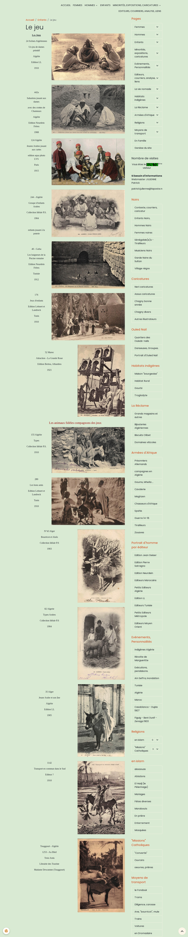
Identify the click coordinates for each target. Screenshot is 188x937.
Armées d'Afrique (144, 115)
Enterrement (142, 823)
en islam (139, 740)
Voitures (139, 926)
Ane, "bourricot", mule (147, 911)
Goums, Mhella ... (144, 482)
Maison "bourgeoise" (146, 373)
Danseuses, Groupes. (146, 348)
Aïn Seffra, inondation (147, 678)
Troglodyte (141, 395)
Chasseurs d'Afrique (146, 503)
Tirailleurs (140, 525)
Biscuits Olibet (143, 435)
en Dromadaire (143, 933)
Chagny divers (143, 312)
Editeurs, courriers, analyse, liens (140, 11)
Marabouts (141, 808)
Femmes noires (143, 232)
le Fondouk (141, 890)
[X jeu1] (88, 450)
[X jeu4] (88, 109)
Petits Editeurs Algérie (143, 589)
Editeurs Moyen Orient (143, 625)
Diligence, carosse (145, 904)
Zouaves (139, 532)
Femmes (77, 5)
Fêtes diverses (143, 801)
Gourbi (138, 388)
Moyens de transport (141, 131)
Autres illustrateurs (145, 319)
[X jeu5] (101, 380)
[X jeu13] (88, 501)
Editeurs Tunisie (143, 605)
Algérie (139, 692)
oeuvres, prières (144, 867)
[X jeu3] (101, 720)
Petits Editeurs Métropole (143, 614)
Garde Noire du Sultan (143, 259)
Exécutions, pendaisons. (141, 669)
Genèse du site (143, 148)
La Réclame (141, 107)
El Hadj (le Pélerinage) (141, 785)
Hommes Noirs (143, 225)
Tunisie (138, 685)
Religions (140, 122)
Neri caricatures (144, 286)
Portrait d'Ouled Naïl (146, 355)
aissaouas (140, 769)
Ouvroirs (139, 860)
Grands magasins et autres (146, 415)
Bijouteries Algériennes (141, 426)
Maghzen (140, 496)
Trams (138, 897)
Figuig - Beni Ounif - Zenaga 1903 (146, 719)
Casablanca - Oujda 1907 (146, 708)
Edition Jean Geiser (146, 555)
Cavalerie (140, 489)
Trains (138, 919)
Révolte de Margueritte (141, 658)
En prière (140, 815)
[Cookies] (6, 931)
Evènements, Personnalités (142, 65)
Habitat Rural (142, 381)
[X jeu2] (101, 875)
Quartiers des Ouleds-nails (142, 339)
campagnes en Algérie (143, 473)
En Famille (140, 140)
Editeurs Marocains (145, 580)
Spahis (138, 511)
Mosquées (140, 830)
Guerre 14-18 (142, 518)
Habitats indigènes (140, 98)
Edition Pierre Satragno (142, 564)
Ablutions (140, 776)
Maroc (138, 700)
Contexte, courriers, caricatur (146, 209)
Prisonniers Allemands (141, 462)
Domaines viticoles (145, 442)
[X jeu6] (88, 56)
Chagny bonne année (143, 303)
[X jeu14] (88, 316)
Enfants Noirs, (142, 218)
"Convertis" (141, 853)
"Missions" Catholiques (141, 749)
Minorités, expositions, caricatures (136, 5)
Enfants (105, 5)
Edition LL (140, 598)
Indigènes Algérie (144, 649)
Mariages (140, 794)
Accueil (65, 5)
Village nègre (142, 268)
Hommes (90, 5)
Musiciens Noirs (143, 250)
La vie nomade (143, 89)
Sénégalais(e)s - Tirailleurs (144, 241)
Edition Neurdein (144, 573)
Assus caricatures (145, 294)
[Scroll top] (182, 931)
